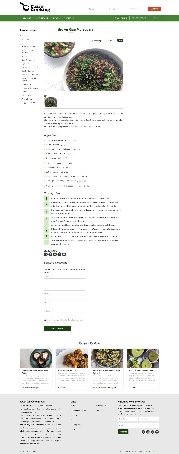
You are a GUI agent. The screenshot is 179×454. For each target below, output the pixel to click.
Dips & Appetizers (29, 60)
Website (47, 311)
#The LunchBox (28, 46)
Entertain (42, 18)
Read (55, 18)
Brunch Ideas (27, 56)
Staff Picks (24, 39)
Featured (24, 35)
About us (69, 18)
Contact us (74, 429)
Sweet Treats (27, 95)
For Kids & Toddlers (30, 67)
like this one (99, 126)
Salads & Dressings (30, 88)
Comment (48, 276)
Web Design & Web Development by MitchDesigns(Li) (139, 451)
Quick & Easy (27, 84)
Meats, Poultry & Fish (31, 74)
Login (155, 18)
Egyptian (25, 63)
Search (154, 9)
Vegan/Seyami (27, 99)
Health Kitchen (28, 71)
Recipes (27, 18)
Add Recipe (122, 18)
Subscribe (123, 432)
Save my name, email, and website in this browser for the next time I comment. (64, 321)
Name (47, 293)
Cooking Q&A (75, 424)
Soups (24, 91)
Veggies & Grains (29, 102)
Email (46, 302)
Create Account (139, 18)
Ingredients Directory (78, 410)
